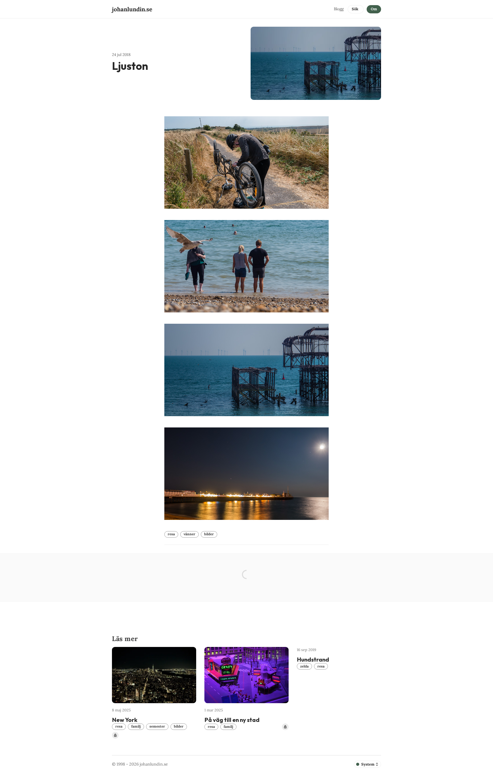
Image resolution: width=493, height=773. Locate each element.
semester (157, 726)
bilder (209, 534)
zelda (304, 666)
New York (124, 719)
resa (171, 534)
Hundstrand (313, 659)
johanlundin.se (154, 764)
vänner (189, 534)
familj (136, 726)
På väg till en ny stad (232, 719)
